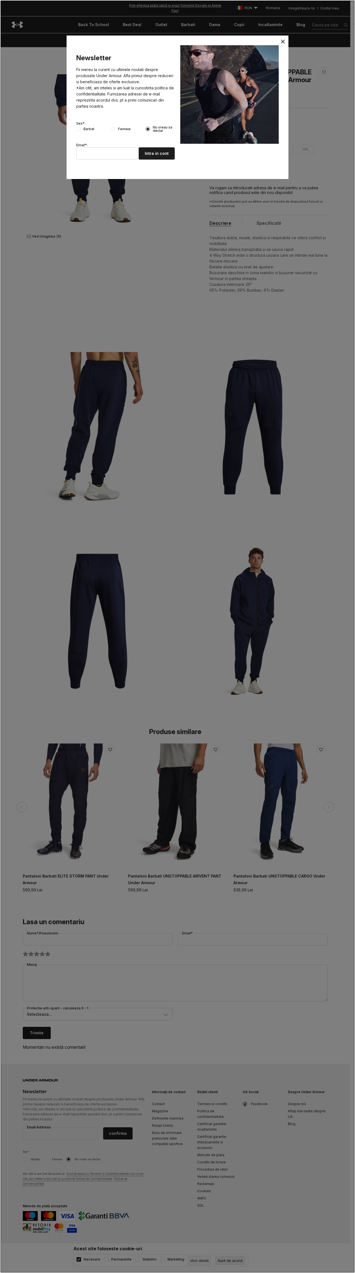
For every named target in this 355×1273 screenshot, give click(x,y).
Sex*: (80, 123)
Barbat (88, 129)
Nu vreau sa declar (162, 129)
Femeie (124, 129)
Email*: (82, 145)
